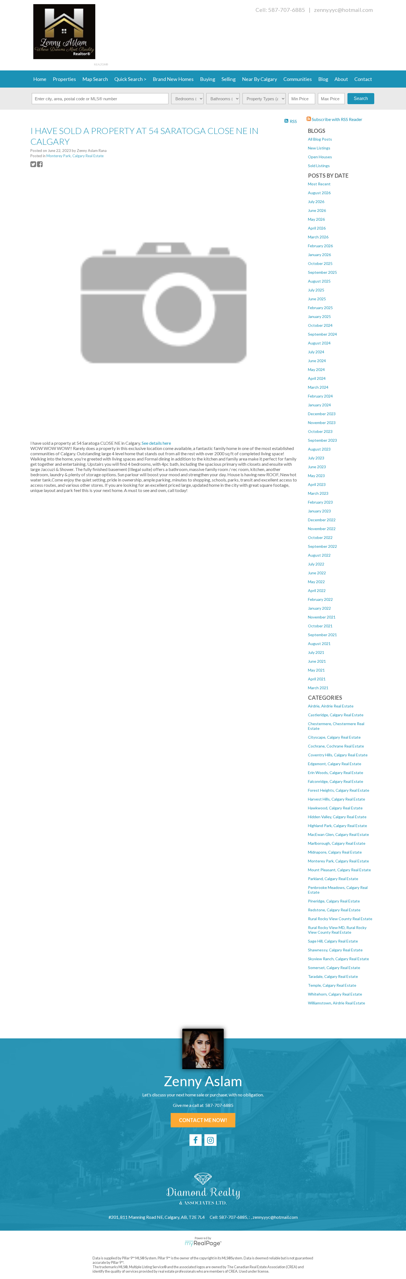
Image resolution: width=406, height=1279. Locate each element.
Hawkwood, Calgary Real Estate (335, 808)
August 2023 (319, 449)
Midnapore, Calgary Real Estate (335, 852)
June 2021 (317, 661)
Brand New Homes (173, 79)
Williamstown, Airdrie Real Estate (336, 1003)
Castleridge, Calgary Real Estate (335, 714)
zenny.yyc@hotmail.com (343, 9)
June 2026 (317, 210)
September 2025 (322, 272)
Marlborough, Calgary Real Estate (336, 843)
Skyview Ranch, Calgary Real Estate (338, 958)
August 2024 (319, 343)
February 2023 (320, 502)
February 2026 (320, 245)
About (341, 79)
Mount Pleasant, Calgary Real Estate (339, 869)
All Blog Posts (320, 139)
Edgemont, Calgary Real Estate (334, 763)
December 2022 (322, 519)
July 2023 (316, 458)
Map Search (95, 79)
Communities (297, 79)
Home (39, 79)
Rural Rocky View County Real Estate (340, 918)
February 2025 (320, 307)
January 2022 (319, 608)
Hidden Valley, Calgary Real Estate (337, 816)
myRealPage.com (203, 1244)
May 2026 (316, 219)
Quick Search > (130, 79)
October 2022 (320, 537)
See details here (156, 443)
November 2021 (322, 617)
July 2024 (316, 351)
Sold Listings (319, 165)
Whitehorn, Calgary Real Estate (335, 994)
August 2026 (319, 192)
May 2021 (316, 670)
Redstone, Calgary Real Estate (334, 909)
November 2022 (322, 528)
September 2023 (322, 440)
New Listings (319, 148)
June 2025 (317, 298)
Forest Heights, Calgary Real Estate (338, 790)
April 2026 (317, 228)
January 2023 (319, 511)
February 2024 (320, 396)
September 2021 (322, 634)
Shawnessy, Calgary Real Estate (335, 950)
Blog (323, 79)
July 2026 (316, 201)
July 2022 (316, 564)
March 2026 (318, 237)
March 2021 (318, 687)
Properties (64, 79)
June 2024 (317, 360)
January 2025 (319, 316)
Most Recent (319, 183)
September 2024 (322, 334)
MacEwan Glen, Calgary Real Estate (338, 834)
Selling (229, 79)
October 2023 (320, 431)
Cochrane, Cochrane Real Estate (336, 746)
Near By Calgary (259, 79)
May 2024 (316, 369)
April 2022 (317, 590)
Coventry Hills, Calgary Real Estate (338, 754)
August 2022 (319, 555)
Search (361, 98)
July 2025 (316, 290)
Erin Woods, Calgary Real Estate (335, 772)
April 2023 (317, 484)
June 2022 (317, 572)
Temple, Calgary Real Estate (332, 985)
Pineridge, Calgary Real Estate (334, 901)
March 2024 (318, 387)
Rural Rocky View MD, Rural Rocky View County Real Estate (337, 930)
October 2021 (320, 625)
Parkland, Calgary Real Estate (333, 878)
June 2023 (317, 466)
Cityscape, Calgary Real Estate (334, 737)
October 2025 (320, 263)
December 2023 (322, 413)
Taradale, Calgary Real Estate (333, 976)
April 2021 (317, 679)
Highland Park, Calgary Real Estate (337, 825)
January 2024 (319, 404)
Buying (207, 79)
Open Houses (320, 156)
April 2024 (317, 378)
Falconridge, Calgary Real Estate (335, 781)
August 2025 (319, 281)
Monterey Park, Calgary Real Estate (338, 861)
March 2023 (318, 493)
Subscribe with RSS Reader (336, 119)
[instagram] (210, 1140)
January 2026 (319, 254)
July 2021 (316, 652)
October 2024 (320, 325)
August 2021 (319, 643)
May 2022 (316, 581)
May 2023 (316, 475)
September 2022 (322, 546)
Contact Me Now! (203, 1120)
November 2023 (322, 422)
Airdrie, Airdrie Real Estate (331, 706)
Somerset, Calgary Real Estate (334, 967)
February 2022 (320, 599)
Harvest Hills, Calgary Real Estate (336, 799)
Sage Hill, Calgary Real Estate (333, 941)
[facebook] (195, 1140)
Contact (363, 79)
